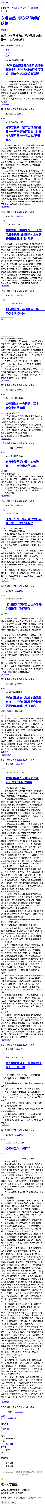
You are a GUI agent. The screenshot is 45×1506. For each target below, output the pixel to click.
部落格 (8, 53)
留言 (24, 109)
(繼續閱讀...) (6, 105)
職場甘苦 (20, 46)
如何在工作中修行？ (18, 1148)
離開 (13, 1502)
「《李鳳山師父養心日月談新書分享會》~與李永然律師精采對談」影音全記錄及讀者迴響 (24, 69)
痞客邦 (19, 109)
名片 (7, 56)
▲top (3, 118)
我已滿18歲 (5, 1502)
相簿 (7, 50)
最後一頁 (13, 1418)
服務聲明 (25, 1474)
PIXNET (11, 1472)
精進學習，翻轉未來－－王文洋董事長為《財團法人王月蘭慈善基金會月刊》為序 (24, 234)
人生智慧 (19, 114)
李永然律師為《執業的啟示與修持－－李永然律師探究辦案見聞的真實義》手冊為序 (24, 701)
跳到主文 (4, 30)
